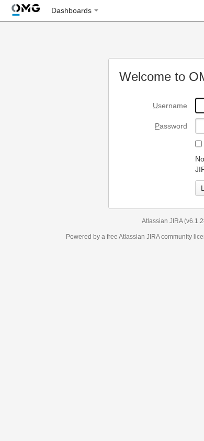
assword (171, 126)
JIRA (153, 236)
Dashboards (71, 10)
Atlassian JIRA (162, 221)
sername (170, 105)
